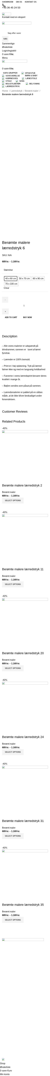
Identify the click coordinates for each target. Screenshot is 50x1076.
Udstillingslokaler (9, 976)
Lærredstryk (17, 91)
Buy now (27, 317)
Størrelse (8, 270)
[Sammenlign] (5, 926)
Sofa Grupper (8, 1003)
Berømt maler (32, 91)
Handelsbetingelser (10, 981)
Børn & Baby (7, 1018)
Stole (4, 1035)
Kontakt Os (7, 971)
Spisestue (6, 1008)
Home (5, 91)
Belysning (6, 1044)
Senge (5, 1040)
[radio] (10, 278)
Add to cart (11, 317)
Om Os (5, 967)
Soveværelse (7, 1013)
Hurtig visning (13, 926)
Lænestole (6, 1030)
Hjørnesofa (7, 1022)
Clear (6, 288)
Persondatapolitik (9, 986)
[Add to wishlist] (5, 899)
